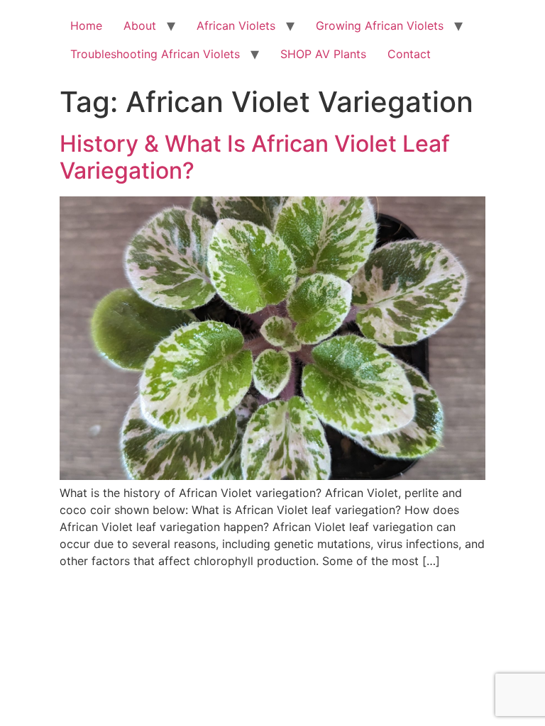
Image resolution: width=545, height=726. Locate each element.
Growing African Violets (380, 25)
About (139, 25)
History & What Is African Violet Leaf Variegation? (255, 157)
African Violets (236, 25)
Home (86, 25)
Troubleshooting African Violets (155, 54)
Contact (409, 54)
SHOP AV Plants (323, 54)
